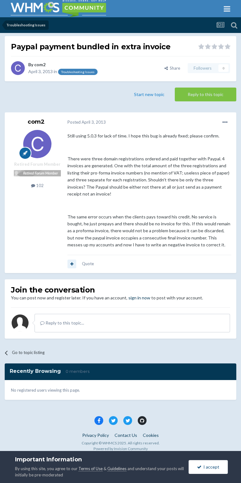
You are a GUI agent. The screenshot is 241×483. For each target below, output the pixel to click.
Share (174, 68)
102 (39, 185)
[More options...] (225, 122)
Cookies (151, 435)
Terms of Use (90, 468)
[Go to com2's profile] (18, 68)
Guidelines (116, 468)
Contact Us (126, 435)
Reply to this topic (205, 94)
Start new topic (149, 94)
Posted (86, 122)
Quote (88, 263)
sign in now (139, 297)
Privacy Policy (95, 435)
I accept (210, 467)
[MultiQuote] (71, 264)
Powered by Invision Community (121, 448)
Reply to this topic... (64, 322)
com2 (40, 64)
